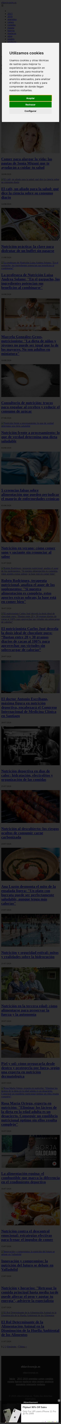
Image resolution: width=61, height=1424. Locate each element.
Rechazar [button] (30, 104)
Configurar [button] (30, 111)
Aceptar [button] (30, 98)
